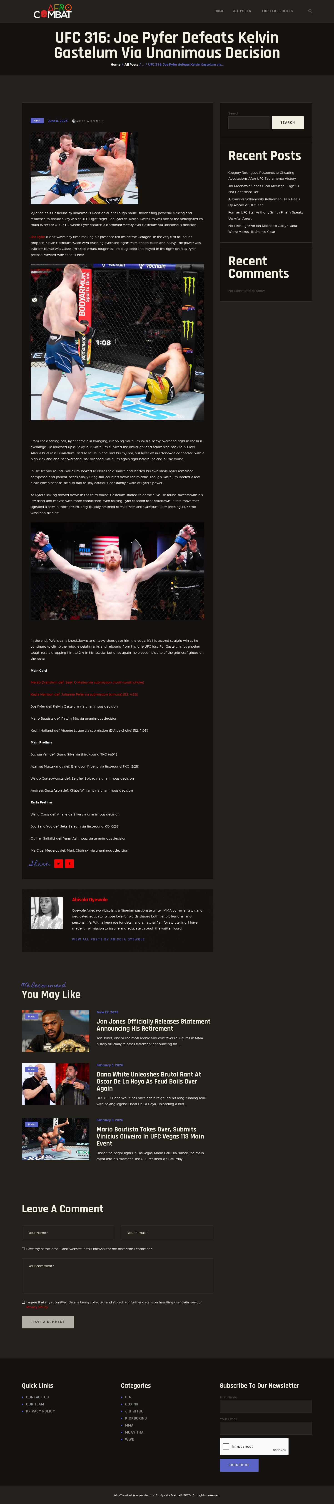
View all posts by (108, 939)
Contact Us (37, 1397)
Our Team (35, 1404)
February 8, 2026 (110, 1120)
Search (233, 113)
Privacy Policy (37, 1307)
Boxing (131, 1404)
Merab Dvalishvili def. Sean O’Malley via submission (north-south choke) (87, 682)
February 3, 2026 (110, 1065)
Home (115, 64)
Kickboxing (136, 1418)
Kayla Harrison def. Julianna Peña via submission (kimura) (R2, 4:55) (84, 694)
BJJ (129, 1397)
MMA (37, 120)
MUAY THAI (135, 1432)
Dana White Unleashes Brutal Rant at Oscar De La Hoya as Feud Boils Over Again (149, 1081)
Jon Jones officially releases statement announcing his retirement (153, 1025)
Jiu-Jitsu (134, 1411)
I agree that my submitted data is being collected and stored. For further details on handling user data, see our (114, 1304)
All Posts (131, 64)
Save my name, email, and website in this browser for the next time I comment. (89, 1249)
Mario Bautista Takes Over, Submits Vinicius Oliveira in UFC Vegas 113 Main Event (150, 1136)
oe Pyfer (39, 237)
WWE (129, 1439)
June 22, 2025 (107, 1012)
